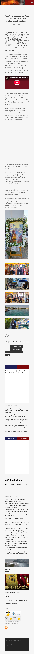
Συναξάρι (9, 597)
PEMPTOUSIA (10, 438)
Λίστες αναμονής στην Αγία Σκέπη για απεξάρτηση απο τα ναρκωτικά (15, 500)
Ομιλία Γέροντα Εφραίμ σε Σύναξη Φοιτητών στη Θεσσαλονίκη (17, 514)
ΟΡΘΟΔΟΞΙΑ (23, 367)
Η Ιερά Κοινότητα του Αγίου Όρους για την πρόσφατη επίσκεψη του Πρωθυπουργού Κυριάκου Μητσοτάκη (16, 543)
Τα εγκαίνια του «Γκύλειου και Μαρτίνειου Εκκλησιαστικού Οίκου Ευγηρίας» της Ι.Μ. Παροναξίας (16, 427)
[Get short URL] (17, 342)
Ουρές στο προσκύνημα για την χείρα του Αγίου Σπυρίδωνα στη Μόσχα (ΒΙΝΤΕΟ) (16, 415)
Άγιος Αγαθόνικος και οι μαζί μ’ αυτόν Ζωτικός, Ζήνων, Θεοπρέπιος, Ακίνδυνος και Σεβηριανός (17, 410)
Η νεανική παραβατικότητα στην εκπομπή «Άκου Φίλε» (16, 548)
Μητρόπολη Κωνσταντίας (16, 349)
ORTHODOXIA (23, 438)
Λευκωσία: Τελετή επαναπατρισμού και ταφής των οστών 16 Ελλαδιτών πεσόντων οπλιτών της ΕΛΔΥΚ (17, 524)
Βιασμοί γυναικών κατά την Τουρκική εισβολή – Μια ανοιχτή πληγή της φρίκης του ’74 (17, 553)
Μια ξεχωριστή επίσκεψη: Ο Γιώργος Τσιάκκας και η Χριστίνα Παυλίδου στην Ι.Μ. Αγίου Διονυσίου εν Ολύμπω (17, 505)
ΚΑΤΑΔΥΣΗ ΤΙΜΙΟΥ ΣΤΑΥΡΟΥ (16, 346)
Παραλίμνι (7, 355)
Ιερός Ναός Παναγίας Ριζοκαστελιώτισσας (16, 431)
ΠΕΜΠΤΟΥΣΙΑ (11, 367)
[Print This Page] (24, 342)
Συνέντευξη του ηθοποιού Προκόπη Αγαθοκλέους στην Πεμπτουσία (14, 519)
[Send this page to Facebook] (6, 342)
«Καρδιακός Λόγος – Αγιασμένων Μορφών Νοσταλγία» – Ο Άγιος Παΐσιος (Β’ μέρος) (16, 510)
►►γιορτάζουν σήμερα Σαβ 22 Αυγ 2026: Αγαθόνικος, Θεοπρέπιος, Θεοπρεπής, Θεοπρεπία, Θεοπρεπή (16, 601)
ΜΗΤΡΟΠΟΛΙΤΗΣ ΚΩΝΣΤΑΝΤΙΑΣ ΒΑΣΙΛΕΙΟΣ (14, 352)
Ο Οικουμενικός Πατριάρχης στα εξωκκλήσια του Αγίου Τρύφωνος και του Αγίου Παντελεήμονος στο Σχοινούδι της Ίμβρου (16, 420)
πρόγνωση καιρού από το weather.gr (13, 621)
